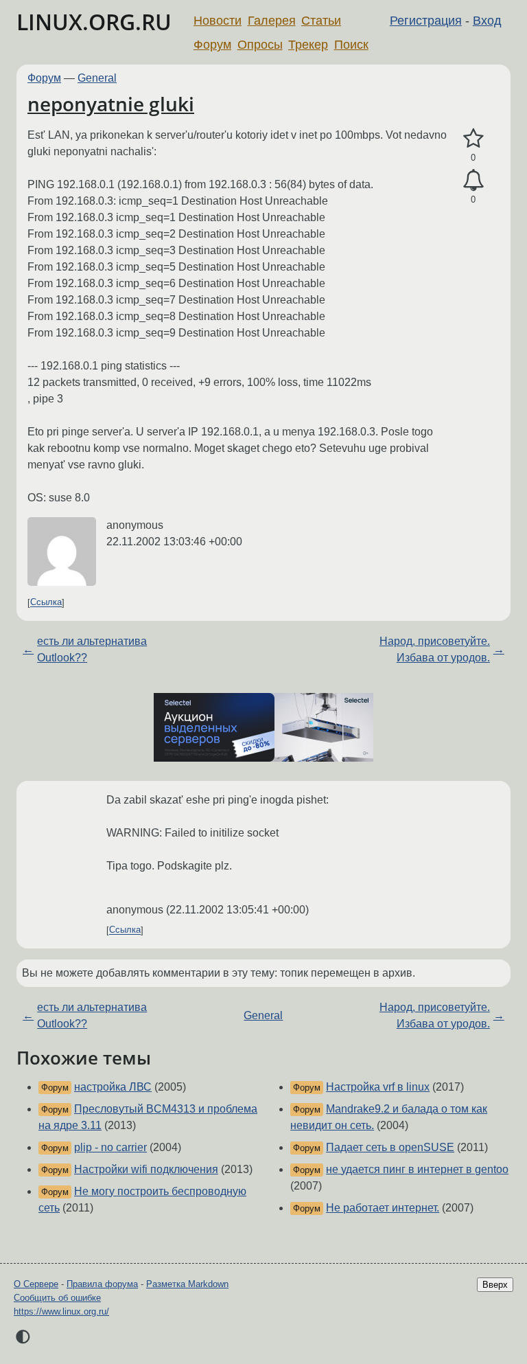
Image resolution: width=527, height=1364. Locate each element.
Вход (487, 20)
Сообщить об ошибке (57, 1298)
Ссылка (46, 603)
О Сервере (36, 1284)
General (97, 78)
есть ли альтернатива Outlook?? (92, 649)
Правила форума (102, 1284)
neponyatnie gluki (110, 104)
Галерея (272, 20)
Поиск (351, 45)
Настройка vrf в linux (378, 1087)
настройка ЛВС (113, 1087)
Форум (212, 45)
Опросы (260, 45)
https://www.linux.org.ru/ (61, 1311)
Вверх (495, 1285)
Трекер (308, 45)
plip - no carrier (110, 1147)
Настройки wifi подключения (146, 1169)
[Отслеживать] (473, 180)
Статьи (321, 20)
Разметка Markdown (187, 1284)
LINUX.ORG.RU (94, 21)
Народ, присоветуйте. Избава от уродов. (434, 649)
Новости (218, 20)
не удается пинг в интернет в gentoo (417, 1169)
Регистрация (426, 20)
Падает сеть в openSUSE (390, 1147)
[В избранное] (473, 138)
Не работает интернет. (382, 1208)
